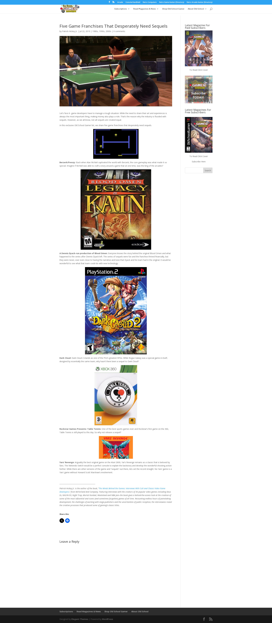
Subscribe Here (199, 161)
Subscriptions (120, 9)
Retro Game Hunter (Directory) (171, 2)
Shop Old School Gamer (173, 9)
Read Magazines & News (144, 9)
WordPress (107, 619)
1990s (102, 31)
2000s (108, 31)
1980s (95, 31)
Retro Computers (150, 2)
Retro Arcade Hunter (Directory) (199, 2)
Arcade (120, 2)
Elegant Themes (79, 619)
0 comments (119, 31)
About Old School (196, 9)
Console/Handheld (133, 2)
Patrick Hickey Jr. (69, 31)
